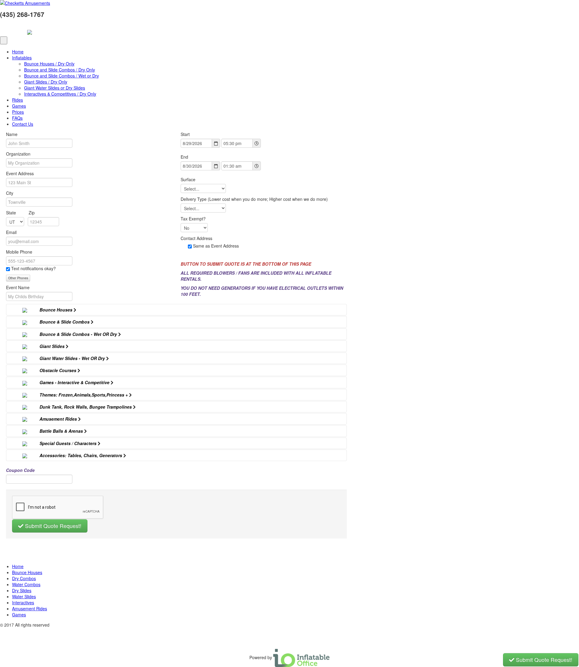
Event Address (20, 173)
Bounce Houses (27, 572)
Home (18, 52)
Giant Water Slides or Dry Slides (54, 88)
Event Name (18, 287)
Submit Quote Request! (52, 525)
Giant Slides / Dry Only (45, 82)
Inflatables (22, 58)
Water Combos (26, 584)
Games (19, 106)
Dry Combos (24, 578)
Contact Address (196, 238)
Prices (18, 112)
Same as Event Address (216, 246)
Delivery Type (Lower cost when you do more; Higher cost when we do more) (255, 199)
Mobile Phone (19, 252)
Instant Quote (13, 30)
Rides (17, 100)
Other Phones (18, 278)
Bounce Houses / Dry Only (49, 64)
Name (11, 134)
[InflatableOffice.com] (301, 657)
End (184, 157)
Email (11, 232)
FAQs (17, 118)
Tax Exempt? (193, 219)
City (9, 193)
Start (185, 134)
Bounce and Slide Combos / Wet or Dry (61, 76)
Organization (18, 154)
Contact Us (22, 124)
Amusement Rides (29, 608)
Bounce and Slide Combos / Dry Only (59, 70)
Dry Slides (21, 590)
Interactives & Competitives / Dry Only (60, 94)
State (20, 213)
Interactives (23, 602)
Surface (188, 179)
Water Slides (24, 596)
